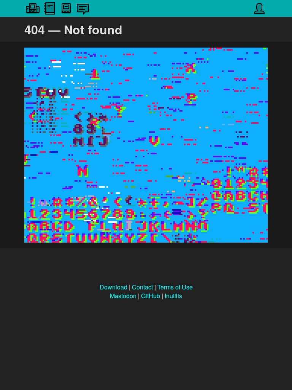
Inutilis (173, 295)
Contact (142, 287)
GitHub (150, 295)
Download (113, 287)
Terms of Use (175, 287)
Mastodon (123, 295)
